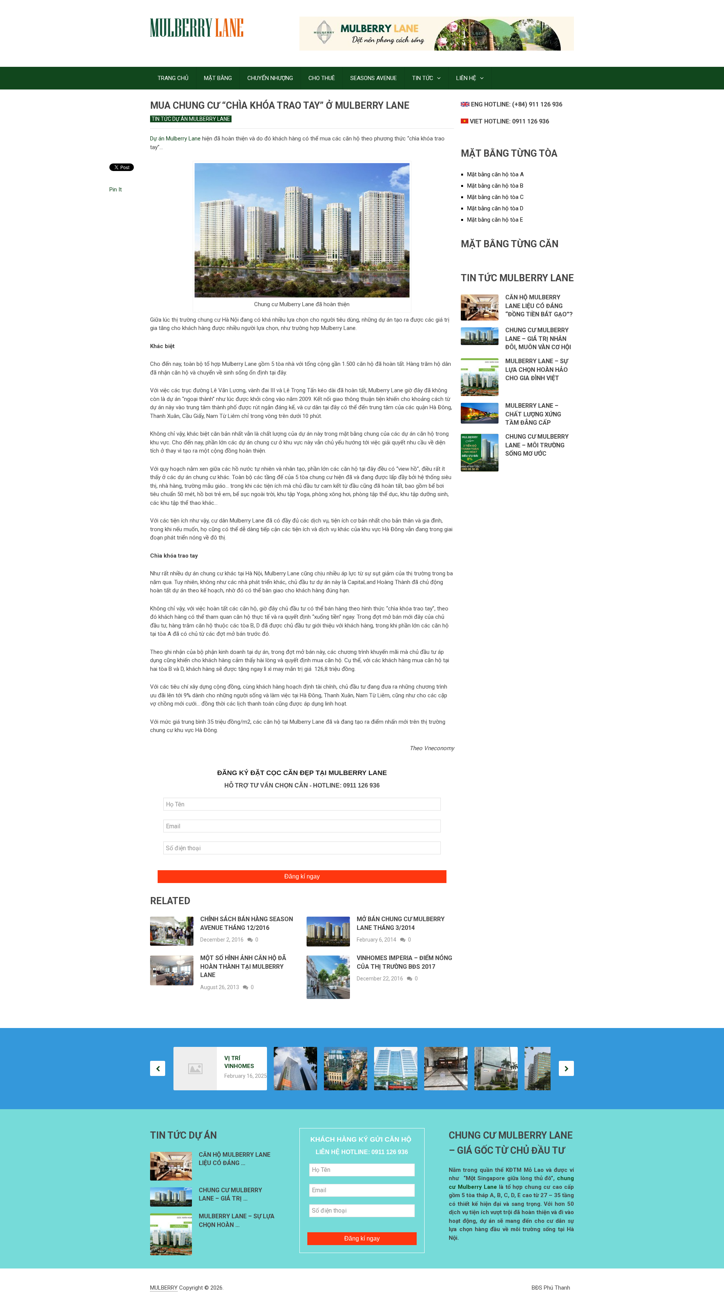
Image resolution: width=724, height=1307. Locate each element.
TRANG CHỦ (173, 78)
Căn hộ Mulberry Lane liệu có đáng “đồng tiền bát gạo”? (539, 306)
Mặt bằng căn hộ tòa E (495, 219)
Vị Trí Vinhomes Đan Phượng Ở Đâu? (239, 1062)
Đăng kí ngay (302, 876)
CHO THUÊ (321, 78)
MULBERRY (164, 1287)
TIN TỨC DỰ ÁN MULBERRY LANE (191, 119)
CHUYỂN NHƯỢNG (270, 78)
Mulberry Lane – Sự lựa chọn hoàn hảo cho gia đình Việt (536, 370)
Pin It (115, 189)
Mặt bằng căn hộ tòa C (495, 197)
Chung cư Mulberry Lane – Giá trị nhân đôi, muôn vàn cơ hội (538, 339)
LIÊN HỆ (466, 78)
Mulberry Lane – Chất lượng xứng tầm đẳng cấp (533, 414)
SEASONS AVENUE (373, 78)
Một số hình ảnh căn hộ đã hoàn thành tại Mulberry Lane (243, 966)
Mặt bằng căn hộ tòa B (495, 185)
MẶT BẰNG (218, 78)
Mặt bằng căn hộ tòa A (495, 174)
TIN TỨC (422, 78)
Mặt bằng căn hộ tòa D (495, 208)
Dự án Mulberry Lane (175, 138)
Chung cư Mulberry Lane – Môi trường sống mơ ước (537, 445)
